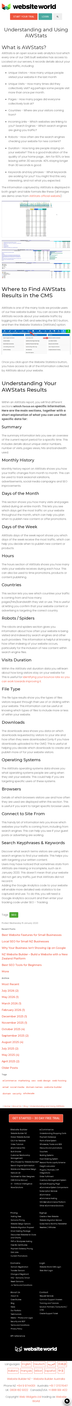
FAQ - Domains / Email (20, 1278)
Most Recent (10, 984)
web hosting (59, 1080)
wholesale (28, 1093)
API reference (17, 1335)
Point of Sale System (48, 1140)
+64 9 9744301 (26, 1386)
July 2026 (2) (10, 990)
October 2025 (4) (13, 1029)
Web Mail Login (46, 1270)
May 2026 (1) (10, 997)
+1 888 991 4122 (57, 1390)
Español (50, 1371)
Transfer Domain (18, 1270)
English (26, 1364)
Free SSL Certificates (19, 1245)
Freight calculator (47, 1166)
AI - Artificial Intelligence (21, 1184)
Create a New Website (49, 1216)
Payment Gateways (48, 1137)
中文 (61, 1371)
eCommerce (10, 1080)
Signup (43, 1212)
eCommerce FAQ (18, 1148)
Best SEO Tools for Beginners (22, 965)
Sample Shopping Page (50, 1184)
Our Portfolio (16, 1310)
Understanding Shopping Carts (53, 1133)
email (6, 1087)
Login (42, 1263)
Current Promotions (19, 1256)
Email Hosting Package (20, 1231)
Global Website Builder (20, 1137)
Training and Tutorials (49, 1303)
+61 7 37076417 (58, 1386)
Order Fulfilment (47, 1176)
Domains (15, 1263)
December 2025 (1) (14, 1016)
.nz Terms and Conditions (21, 1285)
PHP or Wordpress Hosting (21, 1241)
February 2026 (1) (13, 1010)
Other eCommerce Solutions (51, 1205)
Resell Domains (17, 1281)
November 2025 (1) (14, 1022)
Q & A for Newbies (18, 1140)
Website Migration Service (51, 1220)
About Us (16, 1106)
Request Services (46, 1296)
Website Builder (18, 1129)
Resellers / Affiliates (48, 1227)
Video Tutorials (17, 1144)
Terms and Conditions (20, 1325)
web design (44, 1080)
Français (26, 1371)
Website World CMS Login (50, 1267)
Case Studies (16, 1299)
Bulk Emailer (16, 1151)
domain (7, 1093)
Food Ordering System (49, 1159)
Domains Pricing (18, 1220)
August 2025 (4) (12, 1042)
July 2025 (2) (10, 1048)
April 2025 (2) (10, 1061)
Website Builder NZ (19, 1133)
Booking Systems (46, 1155)
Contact (43, 1292)
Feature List (15, 1173)
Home (7, 1106)
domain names (34, 1087)
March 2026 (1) (11, 1003)
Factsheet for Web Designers (22, 1176)
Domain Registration (19, 1267)
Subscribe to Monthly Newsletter (53, 1224)
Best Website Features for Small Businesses (32, 935)
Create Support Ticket (49, 1313)
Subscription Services (48, 1191)
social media (17, 1087)
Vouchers (44, 1151)
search (57, 17)
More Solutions (17, 1187)
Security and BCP (18, 1321)
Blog (25, 1106)
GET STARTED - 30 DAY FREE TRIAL (36, 1118)
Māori (38, 1371)
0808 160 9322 (19, 1390)
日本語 (62, 1364)
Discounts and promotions (51, 1148)
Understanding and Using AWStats (47, 1106)
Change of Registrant (20, 1274)
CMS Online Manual (19, 1180)
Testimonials (16, 1314)
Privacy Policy (16, 1329)
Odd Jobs (14, 1252)
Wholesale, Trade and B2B (51, 1144)
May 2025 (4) (10, 1054)
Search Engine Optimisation (22, 1165)
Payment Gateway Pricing (22, 1248)
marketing (24, 1080)
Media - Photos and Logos (22, 1318)
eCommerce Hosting (48, 1198)
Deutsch (39, 1364)
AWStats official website (45, 196)
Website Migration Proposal (22, 1227)
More (5, 971)
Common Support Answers (51, 1299)
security (17, 1093)
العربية (51, 1364)
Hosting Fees (16, 1216)
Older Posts (10, 1067)
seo (13, 914)
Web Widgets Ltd (30, 1397)
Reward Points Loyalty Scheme (52, 1162)
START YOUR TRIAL (23, 16)
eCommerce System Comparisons (54, 1187)
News (13, 1307)
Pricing (14, 1212)
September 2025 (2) (15, 1035)
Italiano (13, 1371)
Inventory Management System (53, 1180)
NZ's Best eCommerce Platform (53, 1202)
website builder (53, 1087)
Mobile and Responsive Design (23, 1169)
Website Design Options (20, 1224)
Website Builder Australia (49, 1379)
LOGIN (45, 16)
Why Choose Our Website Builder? (25, 1162)
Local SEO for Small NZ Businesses (25, 941)
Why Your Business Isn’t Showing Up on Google (34, 947)
